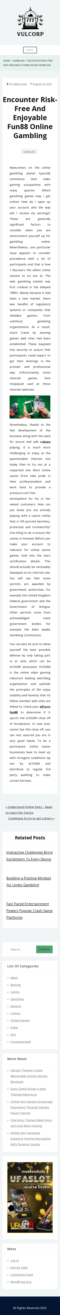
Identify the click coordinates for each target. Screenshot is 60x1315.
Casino (15, 992)
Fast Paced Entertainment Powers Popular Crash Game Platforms (29, 910)
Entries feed (19, 1267)
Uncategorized (20, 1042)
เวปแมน (45, 442)
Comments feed (21, 1275)
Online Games (20, 1020)
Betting (15, 985)
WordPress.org (20, 1282)
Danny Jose (20, 84)
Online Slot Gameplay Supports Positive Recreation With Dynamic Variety (30, 1138)
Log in (14, 1260)
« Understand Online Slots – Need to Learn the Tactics (29, 810)
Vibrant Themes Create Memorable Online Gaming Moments (29, 1076)
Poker (14, 1027)
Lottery (15, 1013)
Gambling (29, 151)
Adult (14, 978)
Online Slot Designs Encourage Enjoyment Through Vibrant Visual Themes (31, 1107)
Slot (13, 1034)
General (15, 1006)
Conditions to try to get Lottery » (31, 818)
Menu (30, 50)
